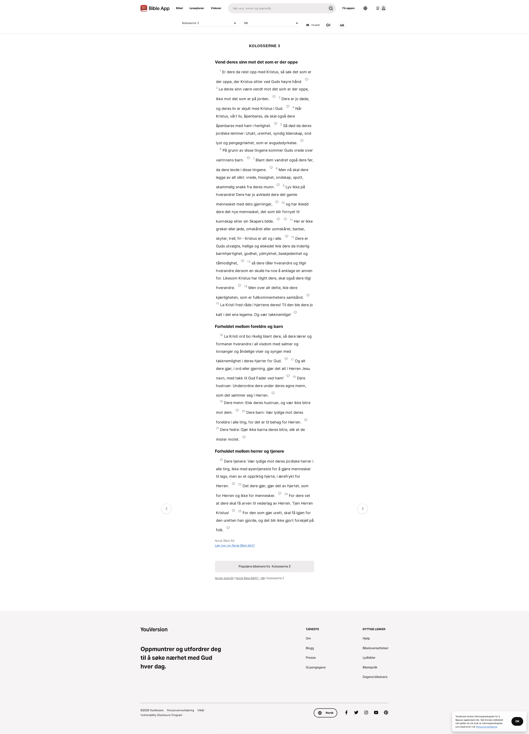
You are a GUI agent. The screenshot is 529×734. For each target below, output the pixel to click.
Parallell (315, 25)
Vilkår (200, 710)
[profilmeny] (380, 8)
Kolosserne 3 (190, 23)
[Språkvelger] (365, 8)
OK (517, 721)
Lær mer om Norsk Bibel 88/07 (235, 545)
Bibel (179, 8)
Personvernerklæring (180, 710)
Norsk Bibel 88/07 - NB (250, 578)
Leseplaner (196, 8)
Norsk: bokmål (224, 578)
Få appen (348, 8)
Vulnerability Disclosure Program (161, 715)
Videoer (216, 8)
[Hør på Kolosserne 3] (328, 25)
